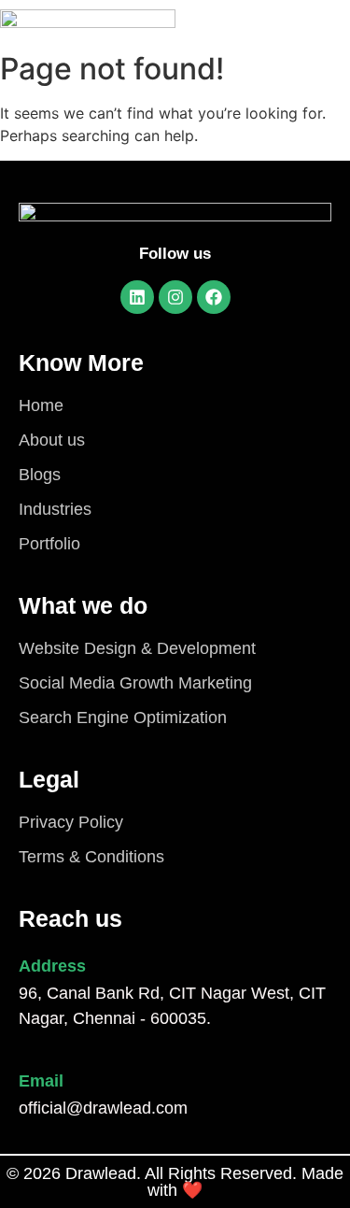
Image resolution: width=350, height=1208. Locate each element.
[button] (284, 22)
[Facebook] (214, 297)
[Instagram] (175, 297)
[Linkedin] (137, 297)
